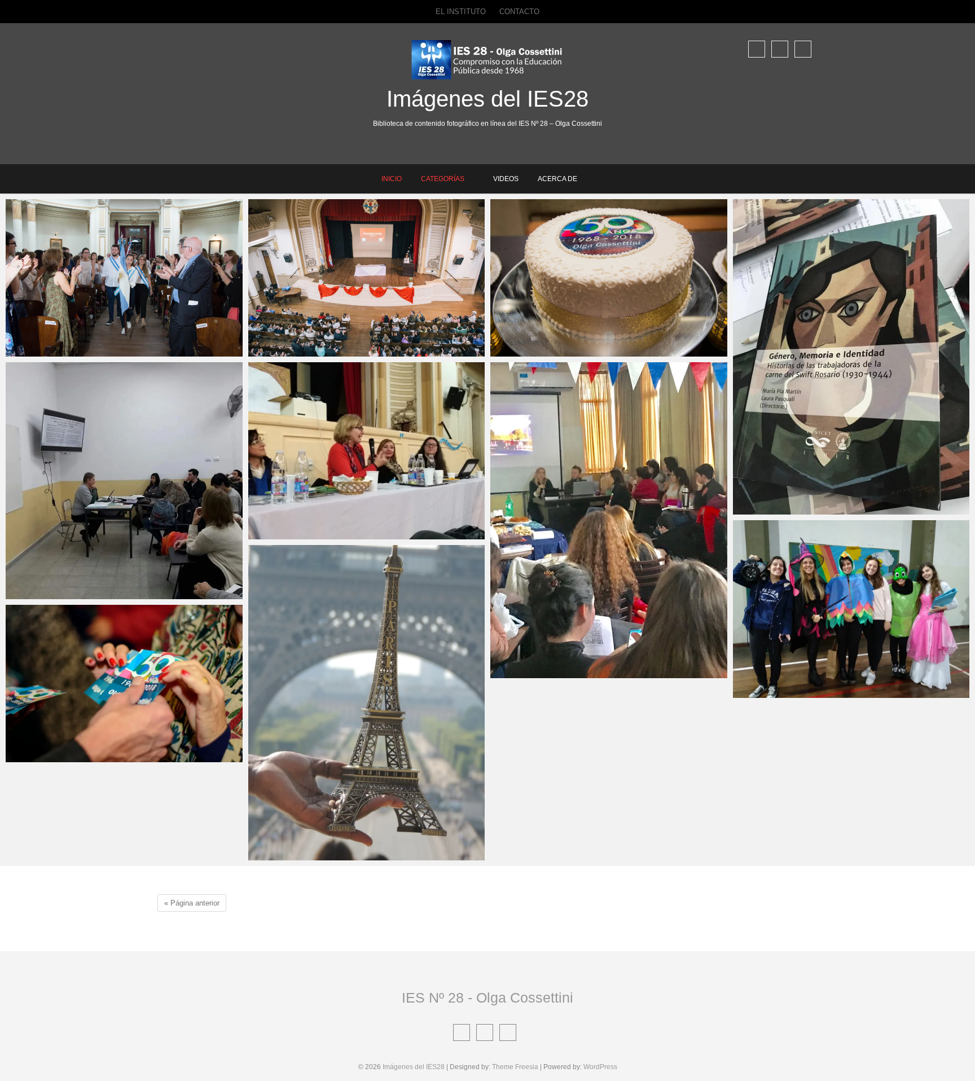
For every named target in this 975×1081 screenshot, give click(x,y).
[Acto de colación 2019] (124, 278)
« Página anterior (191, 903)
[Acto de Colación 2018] (366, 278)
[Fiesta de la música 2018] (608, 520)
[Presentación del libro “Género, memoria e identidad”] (851, 357)
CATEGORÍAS (442, 179)
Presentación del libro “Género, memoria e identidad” (819, 505)
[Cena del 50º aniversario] (608, 278)
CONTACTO (519, 11)
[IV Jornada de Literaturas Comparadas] (124, 480)
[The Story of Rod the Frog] (851, 609)
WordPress (600, 1067)
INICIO (391, 179)
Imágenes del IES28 (487, 98)
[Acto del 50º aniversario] (124, 683)
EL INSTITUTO (461, 11)
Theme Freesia (515, 1067)
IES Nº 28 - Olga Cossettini (487, 997)
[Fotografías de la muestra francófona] (366, 702)
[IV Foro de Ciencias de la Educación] (366, 450)
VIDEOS (506, 179)
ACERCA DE (557, 179)
